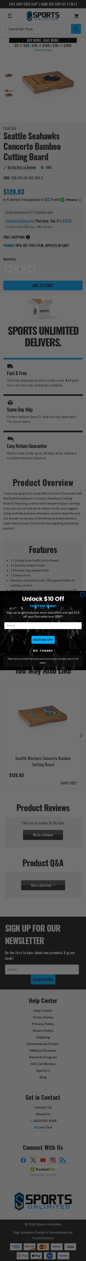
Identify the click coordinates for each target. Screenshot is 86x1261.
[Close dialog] (82, 595)
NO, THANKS (43, 650)
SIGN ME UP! (43, 640)
